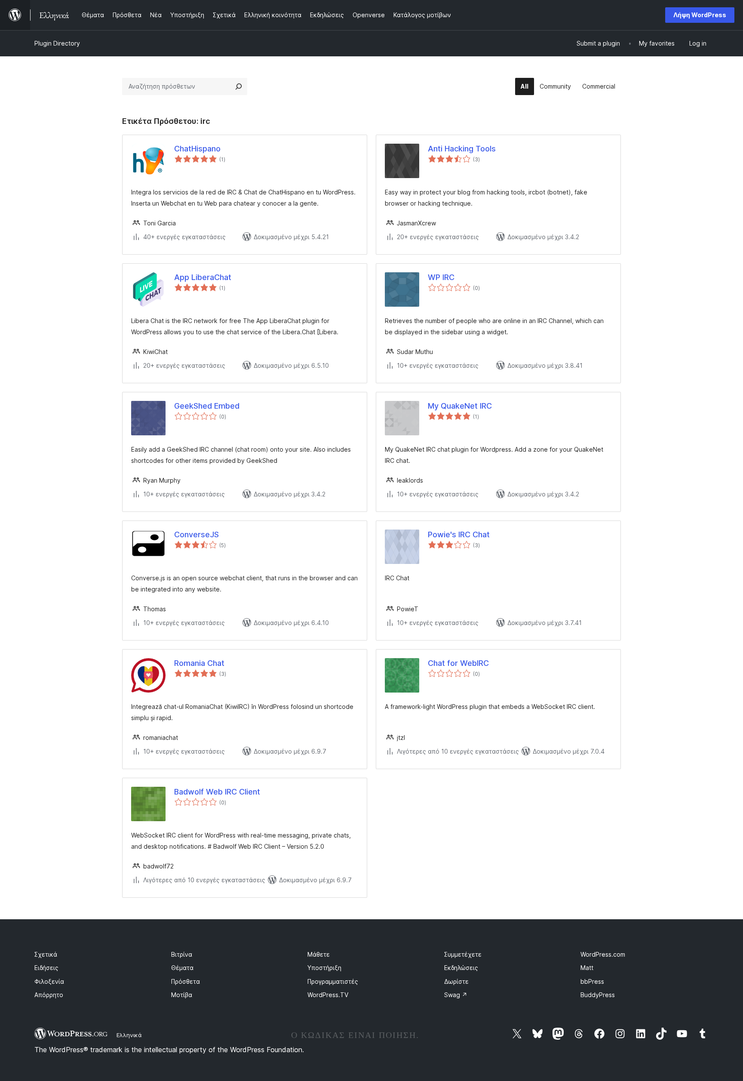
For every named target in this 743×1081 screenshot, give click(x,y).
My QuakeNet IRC (460, 405)
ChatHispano (197, 148)
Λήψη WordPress (699, 14)
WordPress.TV (327, 994)
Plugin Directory (57, 43)
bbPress (592, 981)
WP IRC (441, 277)
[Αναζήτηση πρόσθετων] (238, 86)
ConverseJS (196, 534)
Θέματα (182, 967)
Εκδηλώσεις (461, 967)
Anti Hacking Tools (462, 148)
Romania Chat (199, 663)
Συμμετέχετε (463, 954)
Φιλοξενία (49, 981)
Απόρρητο (48, 994)
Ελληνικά (129, 1035)
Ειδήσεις (46, 967)
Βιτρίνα (181, 954)
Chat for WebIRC (458, 663)
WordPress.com (602, 954)
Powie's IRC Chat (459, 534)
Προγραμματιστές (332, 981)
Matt (586, 967)
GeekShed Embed (206, 405)
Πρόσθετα (185, 981)
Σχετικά (45, 954)
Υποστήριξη (324, 967)
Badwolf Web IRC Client (217, 791)
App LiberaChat (202, 277)
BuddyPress (597, 994)
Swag (455, 994)
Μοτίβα (181, 994)
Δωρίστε (456, 981)
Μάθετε (318, 954)
